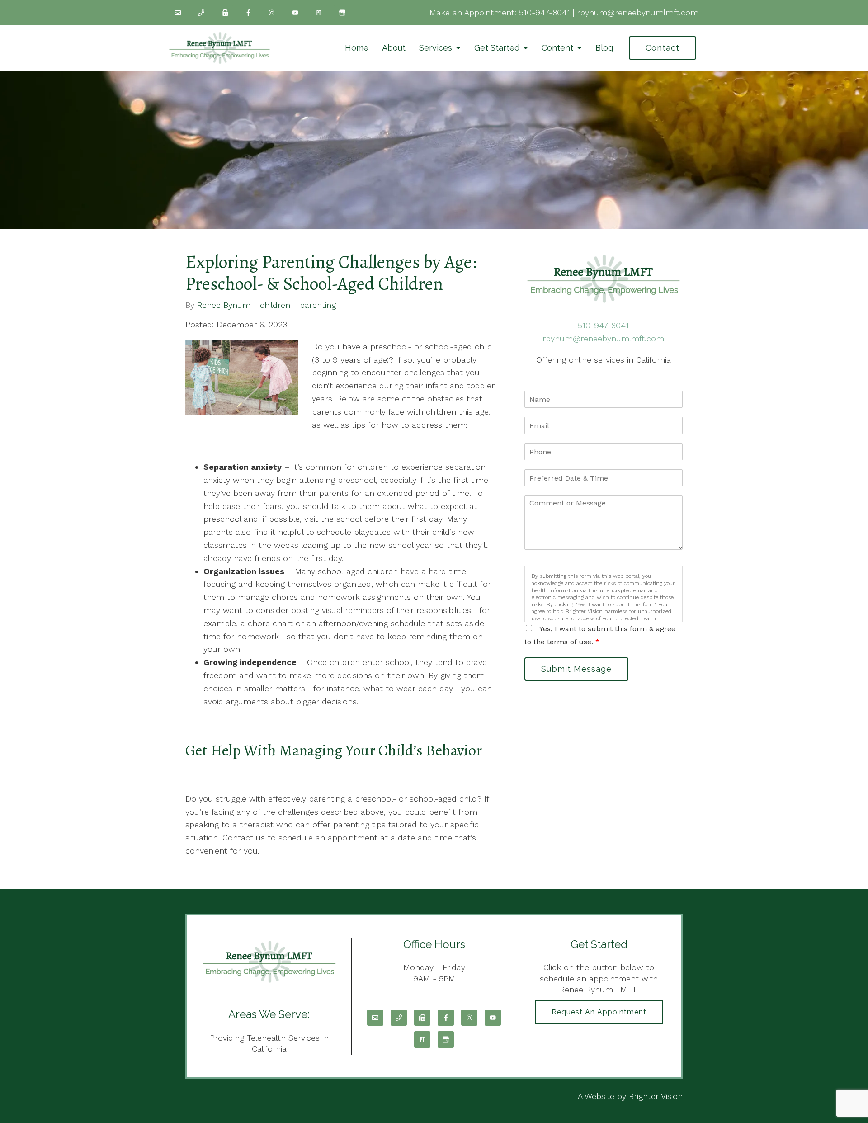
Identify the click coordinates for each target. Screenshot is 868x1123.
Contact (662, 47)
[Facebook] (248, 13)
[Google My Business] (342, 13)
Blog (604, 47)
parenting (318, 305)
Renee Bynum (223, 305)
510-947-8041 (544, 12)
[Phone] (201, 13)
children (275, 305)
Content (557, 47)
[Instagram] (272, 13)
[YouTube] (295, 13)
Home (356, 47)
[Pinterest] (319, 13)
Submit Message (576, 669)
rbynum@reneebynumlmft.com (637, 12)
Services (435, 47)
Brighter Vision (656, 1096)
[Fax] (225, 13)
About (394, 47)
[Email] (178, 13)
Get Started (496, 47)
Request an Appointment (599, 1012)
